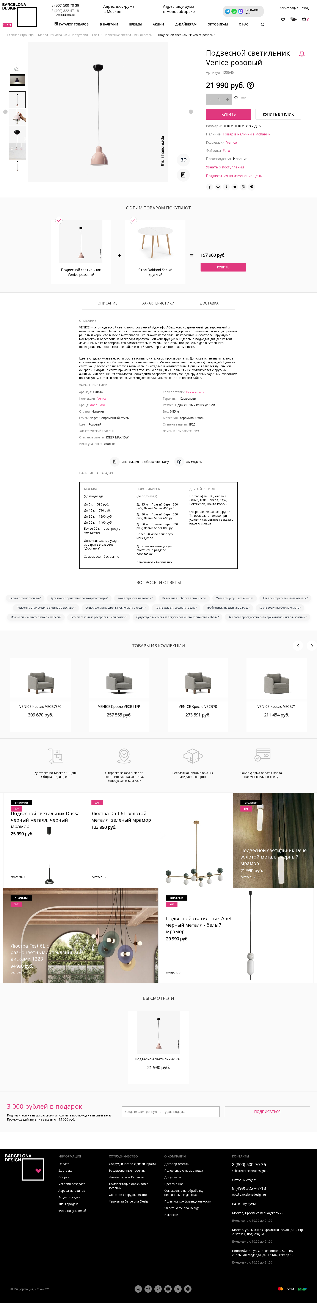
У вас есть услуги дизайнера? (234, 598)
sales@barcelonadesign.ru (250, 1171)
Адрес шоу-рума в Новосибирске (179, 9)
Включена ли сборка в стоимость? (184, 598)
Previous (5, 112)
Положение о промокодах (183, 1170)
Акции (158, 24)
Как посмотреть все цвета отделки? (285, 598)
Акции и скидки (69, 1197)
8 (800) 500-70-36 (65, 5)
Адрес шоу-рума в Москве (119, 9)
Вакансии (171, 1215)
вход (305, 8)
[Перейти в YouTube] (168, 1289)
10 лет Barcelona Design (181, 1208)
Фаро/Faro (97, 405)
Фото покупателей (72, 1211)
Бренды (135, 24)
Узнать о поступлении (225, 167)
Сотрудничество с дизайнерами (132, 1164)
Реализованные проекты (127, 1170)
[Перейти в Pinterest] (158, 1289)
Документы (172, 1177)
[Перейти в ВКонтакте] (138, 1289)
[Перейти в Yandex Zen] (187, 1289)
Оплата (63, 1164)
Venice (231, 142)
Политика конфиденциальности (187, 1201)
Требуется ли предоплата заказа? (228, 607)
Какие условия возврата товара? (176, 607)
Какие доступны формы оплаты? (280, 607)
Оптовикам (218, 24)
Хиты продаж (68, 1204)
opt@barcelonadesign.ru (249, 1194)
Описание (107, 303)
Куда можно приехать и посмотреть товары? (79, 598)
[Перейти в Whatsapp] (148, 1289)
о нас (243, 24)
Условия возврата (71, 1184)
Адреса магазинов (71, 1190)
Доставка (209, 303)
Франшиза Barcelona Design (129, 1201)
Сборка (63, 1177)
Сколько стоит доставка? (25, 598)
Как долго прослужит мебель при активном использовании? (267, 617)
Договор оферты (177, 1164)
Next (191, 112)
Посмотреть (195, 392)
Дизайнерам (185, 24)
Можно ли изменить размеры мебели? (36, 617)
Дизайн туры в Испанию (126, 1177)
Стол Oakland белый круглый (155, 272)
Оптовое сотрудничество (128, 1195)
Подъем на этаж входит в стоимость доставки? (46, 607)
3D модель (194, 462)
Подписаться (267, 1111)
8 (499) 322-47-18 (65, 11)
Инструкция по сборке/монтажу (145, 462)
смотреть (17, 877)
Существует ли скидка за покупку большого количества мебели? (177, 617)
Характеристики (158, 303)
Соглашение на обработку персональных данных (183, 1192)
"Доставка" (92, 548)
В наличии (109, 24)
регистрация (289, 8)
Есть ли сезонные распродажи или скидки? (98, 617)
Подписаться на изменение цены (234, 176)
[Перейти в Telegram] (178, 1289)
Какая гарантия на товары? (135, 598)
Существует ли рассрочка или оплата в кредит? (115, 607)
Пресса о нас (173, 1184)
